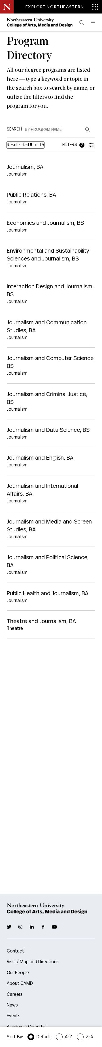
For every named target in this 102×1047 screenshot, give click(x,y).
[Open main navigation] (92, 23)
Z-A (89, 1037)
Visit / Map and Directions (33, 962)
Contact (15, 951)
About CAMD (20, 983)
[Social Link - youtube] (54, 927)
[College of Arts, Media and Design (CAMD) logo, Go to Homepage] (40, 22)
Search (14, 129)
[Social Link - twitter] (9, 927)
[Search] (81, 23)
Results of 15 (25, 145)
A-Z (68, 1037)
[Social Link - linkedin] (31, 927)
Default (44, 1037)
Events (13, 1016)
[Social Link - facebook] (43, 927)
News (12, 1005)
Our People (18, 972)
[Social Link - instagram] (20, 927)
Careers (15, 994)
